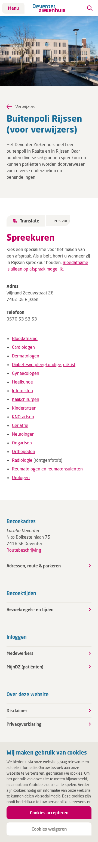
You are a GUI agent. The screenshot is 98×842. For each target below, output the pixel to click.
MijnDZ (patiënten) (25, 666)
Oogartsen (22, 442)
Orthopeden (23, 451)
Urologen (21, 477)
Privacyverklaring (24, 724)
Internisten (22, 390)
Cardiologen (23, 347)
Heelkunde (22, 381)
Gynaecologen (25, 373)
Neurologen (23, 433)
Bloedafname (25, 338)
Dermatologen (25, 355)
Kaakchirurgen (25, 399)
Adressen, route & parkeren (34, 565)
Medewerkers (20, 653)
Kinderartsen (24, 407)
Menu (13, 8)
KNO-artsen (23, 416)
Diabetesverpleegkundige (36, 364)
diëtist (69, 364)
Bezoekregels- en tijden (30, 609)
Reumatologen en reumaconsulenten (47, 468)
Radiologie (22, 460)
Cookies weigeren (49, 828)
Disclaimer (17, 710)
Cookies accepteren (49, 812)
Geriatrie (20, 425)
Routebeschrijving (24, 549)
